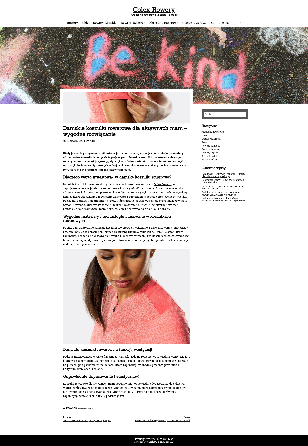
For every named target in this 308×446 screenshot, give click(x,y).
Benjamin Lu (165, 441)
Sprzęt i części (220, 23)
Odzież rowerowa (194, 23)
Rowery (206, 142)
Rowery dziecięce (133, 23)
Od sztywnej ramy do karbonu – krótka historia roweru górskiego (223, 175)
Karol (93, 140)
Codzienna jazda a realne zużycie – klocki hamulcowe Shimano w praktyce (223, 199)
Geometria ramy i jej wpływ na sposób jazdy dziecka (223, 181)
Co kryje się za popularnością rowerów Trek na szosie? (222, 187)
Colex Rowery (154, 9)
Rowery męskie (78, 23)
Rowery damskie (104, 23)
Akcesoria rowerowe (163, 23)
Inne (238, 23)
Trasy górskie (209, 159)
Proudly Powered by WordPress (154, 439)
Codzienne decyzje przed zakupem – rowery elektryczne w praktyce (222, 193)
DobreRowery (162, 184)
